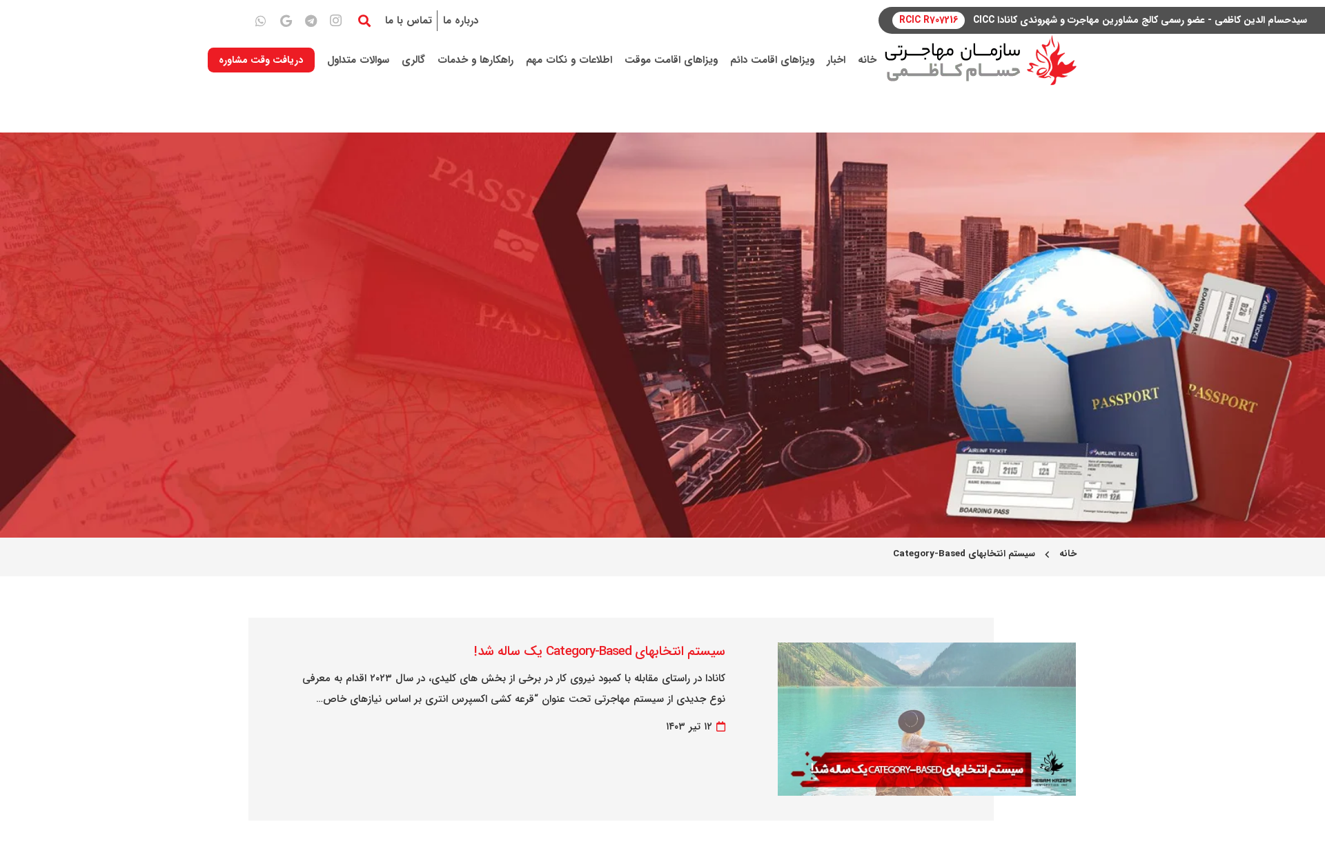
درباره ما (460, 20)
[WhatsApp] (260, 20)
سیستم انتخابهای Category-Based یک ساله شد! (599, 651)
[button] (364, 20)
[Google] (285, 20)
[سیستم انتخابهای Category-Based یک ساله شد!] (927, 653)
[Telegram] (310, 20)
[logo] (981, 60)
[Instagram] (335, 20)
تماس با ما (408, 20)
